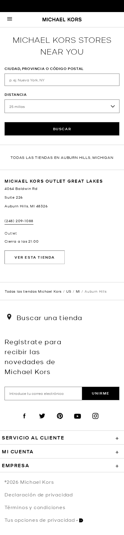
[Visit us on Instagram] (95, 421)
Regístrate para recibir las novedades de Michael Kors (33, 356)
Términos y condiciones (35, 507)
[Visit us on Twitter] (42, 421)
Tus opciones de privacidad (40, 519)
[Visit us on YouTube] (77, 421)
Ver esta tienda (34, 257)
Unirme (101, 393)
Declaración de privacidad (39, 494)
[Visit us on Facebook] (24, 421)
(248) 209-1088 (19, 220)
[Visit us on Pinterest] (60, 421)
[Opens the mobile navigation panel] (9, 19)
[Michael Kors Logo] (62, 20)
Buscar (62, 128)
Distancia (15, 94)
